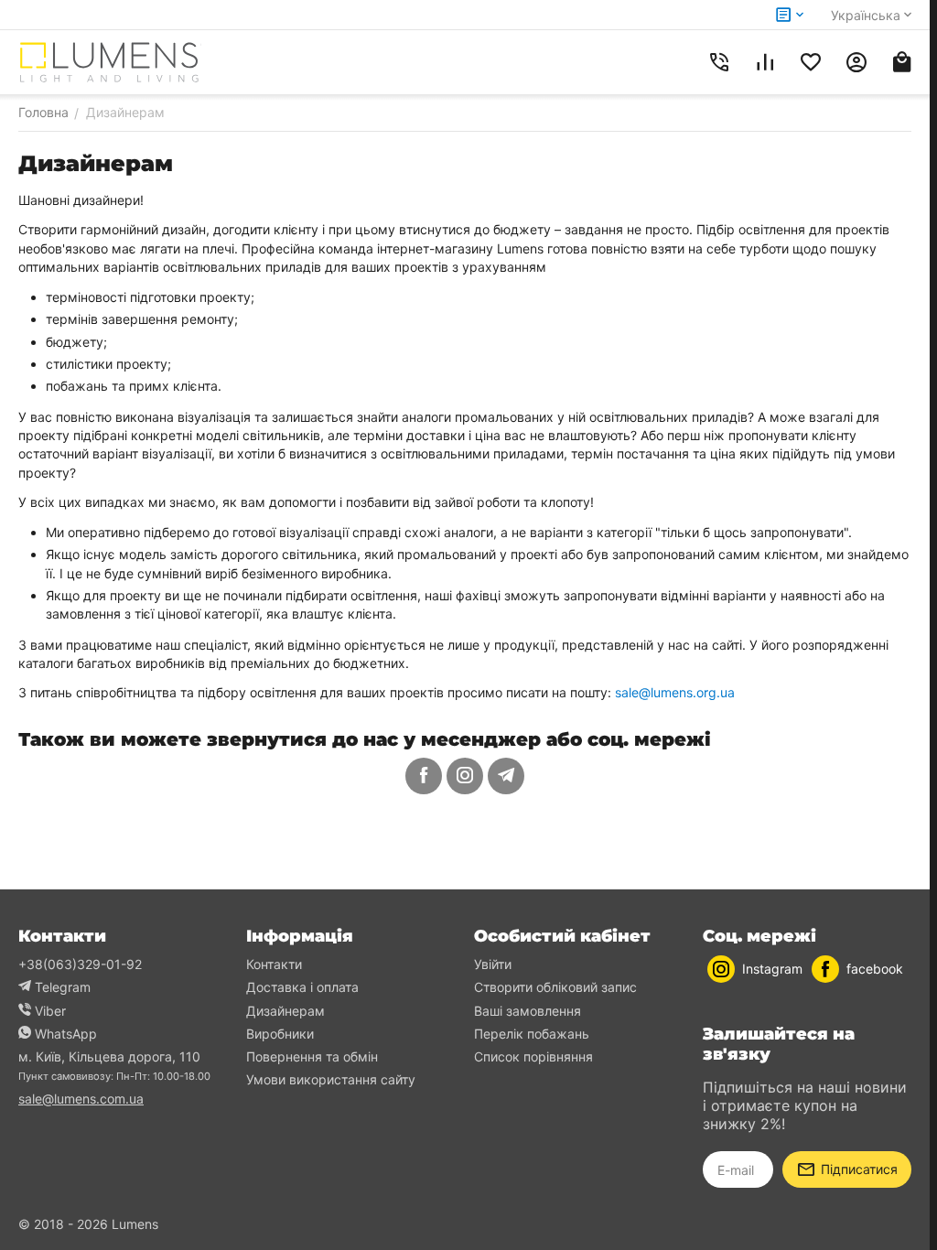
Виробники (280, 1033)
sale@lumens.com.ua (81, 1098)
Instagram (772, 968)
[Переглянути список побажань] (810, 62)
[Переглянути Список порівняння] (765, 62)
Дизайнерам (285, 1010)
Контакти (274, 964)
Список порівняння (533, 1056)
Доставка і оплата (302, 987)
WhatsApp (66, 1033)
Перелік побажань (531, 1033)
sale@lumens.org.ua (675, 692)
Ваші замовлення (527, 1010)
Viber (50, 1010)
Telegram (63, 987)
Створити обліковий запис (555, 987)
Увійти (493, 964)
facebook (874, 968)
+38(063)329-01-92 (80, 964)
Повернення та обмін (312, 1056)
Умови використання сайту (330, 1079)
